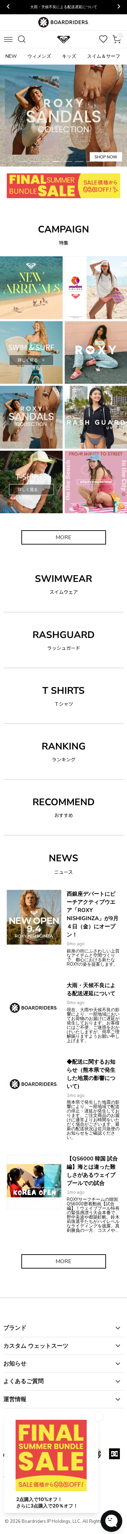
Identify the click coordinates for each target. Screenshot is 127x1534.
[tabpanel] (63, 116)
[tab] (23, 161)
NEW (11, 56)
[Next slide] (118, 7)
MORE (63, 537)
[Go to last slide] (8, 7)
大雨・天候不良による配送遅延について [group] (63, 7)
